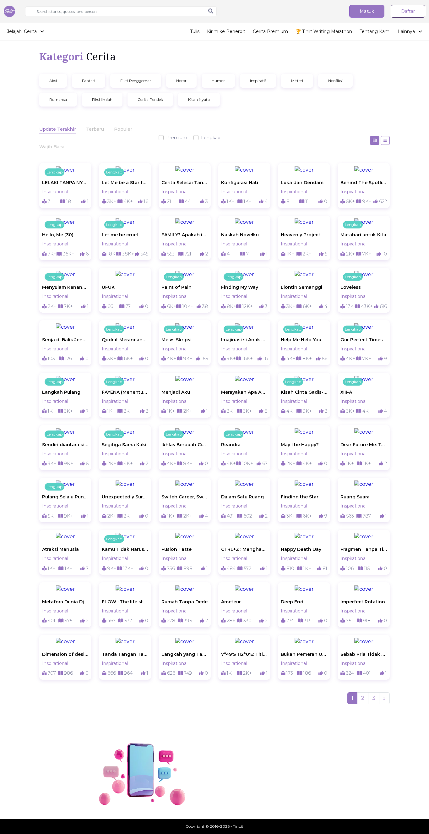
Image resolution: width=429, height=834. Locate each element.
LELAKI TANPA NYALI (65, 182)
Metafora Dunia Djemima (65, 602)
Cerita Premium (270, 31)
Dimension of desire (65, 654)
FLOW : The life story (125, 602)
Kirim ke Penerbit (226, 31)
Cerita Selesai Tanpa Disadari (184, 182)
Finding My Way (239, 287)
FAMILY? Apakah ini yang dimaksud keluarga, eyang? (184, 235)
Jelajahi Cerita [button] (22, 31)
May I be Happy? (300, 444)
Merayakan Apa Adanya (244, 392)
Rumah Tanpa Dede (184, 602)
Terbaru (95, 129)
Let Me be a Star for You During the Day (125, 182)
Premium (176, 137)
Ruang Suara (355, 497)
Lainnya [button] (407, 31)
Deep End (292, 602)
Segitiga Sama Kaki (124, 444)
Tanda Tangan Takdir (125, 654)
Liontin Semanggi (301, 287)
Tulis (194, 31)
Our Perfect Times (361, 340)
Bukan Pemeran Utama (304, 654)
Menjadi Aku (175, 392)
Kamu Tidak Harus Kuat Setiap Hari (125, 549)
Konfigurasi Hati (239, 182)
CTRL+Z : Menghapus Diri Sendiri (244, 549)
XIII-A (346, 392)
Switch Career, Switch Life (184, 497)
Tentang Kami (375, 31)
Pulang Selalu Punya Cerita (65, 497)
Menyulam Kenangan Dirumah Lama (65, 287)
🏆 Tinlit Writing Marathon (324, 31)
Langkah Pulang (61, 392)
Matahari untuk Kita (363, 235)
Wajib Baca (51, 147)
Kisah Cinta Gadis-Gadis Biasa (304, 392)
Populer (123, 129)
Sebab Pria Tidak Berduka (363, 654)
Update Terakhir (57, 129)
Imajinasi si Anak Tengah (244, 340)
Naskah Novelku (240, 235)
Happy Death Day (301, 549)
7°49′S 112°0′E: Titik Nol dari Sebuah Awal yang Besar (244, 654)
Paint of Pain (176, 287)
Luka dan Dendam (302, 182)
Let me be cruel (120, 235)
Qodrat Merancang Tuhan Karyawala (125, 340)
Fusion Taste (176, 549)
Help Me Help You (301, 340)
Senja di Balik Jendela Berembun (65, 340)
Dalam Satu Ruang (242, 497)
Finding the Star (299, 497)
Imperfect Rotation (362, 602)
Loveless (350, 287)
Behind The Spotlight (363, 182)
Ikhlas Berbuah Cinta (184, 444)
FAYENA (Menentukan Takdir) (125, 392)
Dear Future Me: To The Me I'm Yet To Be (363, 444)
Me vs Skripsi (176, 340)
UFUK (108, 287)
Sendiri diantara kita (65, 444)
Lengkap (210, 137)
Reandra (231, 444)
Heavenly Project (300, 235)
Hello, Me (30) (57, 235)
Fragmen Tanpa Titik (363, 549)
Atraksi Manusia (60, 549)
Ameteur (231, 602)
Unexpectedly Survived (125, 497)
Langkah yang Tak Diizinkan (184, 654)
